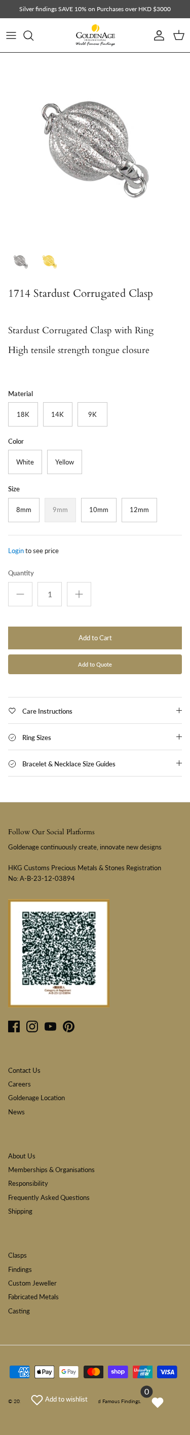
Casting (19, 1311)
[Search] (33, 35)
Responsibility (28, 1183)
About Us (21, 1156)
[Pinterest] (68, 1026)
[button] (59, 1399)
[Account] (156, 35)
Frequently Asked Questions (49, 1197)
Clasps (17, 1255)
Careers (19, 1084)
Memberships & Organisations (51, 1170)
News (16, 1112)
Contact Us (24, 1070)
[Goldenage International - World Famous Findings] (95, 35)
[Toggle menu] (11, 35)
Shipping (20, 1211)
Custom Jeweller (32, 1283)
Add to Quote (95, 664)
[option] (95, 148)
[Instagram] (32, 1026)
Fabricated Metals (33, 1297)
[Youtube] (50, 1026)
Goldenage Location (36, 1098)
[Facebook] (14, 1026)
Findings (20, 1269)
